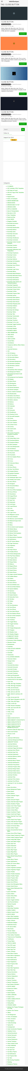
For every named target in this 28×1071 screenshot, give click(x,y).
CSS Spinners (10, 591)
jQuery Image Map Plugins (14, 839)
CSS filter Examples (12, 444)
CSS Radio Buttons (12, 560)
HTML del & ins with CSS (13, 692)
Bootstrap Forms (11, 257)
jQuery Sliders (10, 893)
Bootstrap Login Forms (13, 269)
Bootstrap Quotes (11, 295)
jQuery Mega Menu (12, 852)
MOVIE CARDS (11, 914)
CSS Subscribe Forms (12, 597)
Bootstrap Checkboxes (13, 238)
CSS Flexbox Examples (13, 450)
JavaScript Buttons (12, 744)
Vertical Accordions (12, 1033)
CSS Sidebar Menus (12, 576)
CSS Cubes (10, 430)
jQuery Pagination (11, 865)
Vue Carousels (11, 1047)
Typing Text (10, 1025)
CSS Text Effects (11, 607)
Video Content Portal (12, 1043)
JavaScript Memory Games (14, 756)
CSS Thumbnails (11, 617)
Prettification (10, 939)
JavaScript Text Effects (13, 781)
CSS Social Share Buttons (13, 586)
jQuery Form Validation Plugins (15, 823)
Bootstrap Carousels (12, 233)
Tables (9, 1012)
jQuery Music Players (12, 859)
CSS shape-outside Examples (14, 574)
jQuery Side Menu (11, 891)
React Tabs (10, 966)
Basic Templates (11, 215)
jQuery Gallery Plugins (12, 827)
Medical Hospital (11, 904)
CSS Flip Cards (11, 452)
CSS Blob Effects (11, 381)
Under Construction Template (14, 1029)
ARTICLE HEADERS (12, 209)
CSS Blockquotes (11, 383)
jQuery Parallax (11, 871)
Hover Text (10, 681)
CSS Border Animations (13, 387)
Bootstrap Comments (12, 240)
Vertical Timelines (11, 1041)
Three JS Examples (12, 1016)
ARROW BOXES (11, 202)
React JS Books (11, 951)
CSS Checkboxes (11, 412)
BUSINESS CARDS (12, 330)
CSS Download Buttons (13, 440)
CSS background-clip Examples (15, 377)
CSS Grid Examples (12, 475)
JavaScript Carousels (12, 746)
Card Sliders (10, 336)
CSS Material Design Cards (14, 520)
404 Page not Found (12, 190)
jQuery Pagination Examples (14, 867)
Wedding (9, 1062)
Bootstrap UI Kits (11, 326)
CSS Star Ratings (11, 593)
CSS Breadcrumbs (11, 393)
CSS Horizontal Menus (13, 485)
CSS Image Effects (12, 496)
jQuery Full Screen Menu (13, 825)
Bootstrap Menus (11, 271)
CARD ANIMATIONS (12, 332)
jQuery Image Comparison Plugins (15, 835)
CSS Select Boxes (12, 572)
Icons (8, 716)
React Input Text (11, 949)
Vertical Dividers (11, 1037)
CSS (8, 351)
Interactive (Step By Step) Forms (15, 729)
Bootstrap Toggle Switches (14, 324)
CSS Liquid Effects (12, 506)
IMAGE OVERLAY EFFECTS (14, 722)
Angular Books (11, 196)
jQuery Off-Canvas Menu (13, 863)
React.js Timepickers (12, 982)
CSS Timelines (11, 619)
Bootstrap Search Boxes (13, 299)
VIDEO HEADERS (11, 1045)
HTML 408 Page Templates (14, 685)
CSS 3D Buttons (11, 353)
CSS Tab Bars (10, 599)
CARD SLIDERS (11, 338)
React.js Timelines (12, 980)
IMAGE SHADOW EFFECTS (14, 724)
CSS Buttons (10, 402)
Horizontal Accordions (12, 665)
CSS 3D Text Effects (12, 355)
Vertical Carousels (12, 1035)
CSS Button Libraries (12, 400)
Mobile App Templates (13, 908)
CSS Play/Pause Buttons (13, 556)
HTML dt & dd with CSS (13, 697)
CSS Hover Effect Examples (14, 490)
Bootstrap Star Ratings (13, 310)
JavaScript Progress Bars (13, 766)
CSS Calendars (11, 406)
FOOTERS (9, 652)
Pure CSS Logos (11, 945)
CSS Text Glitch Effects (13, 611)
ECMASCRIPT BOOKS (12, 636)
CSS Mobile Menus (12, 529)
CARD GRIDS (10, 334)
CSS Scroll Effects (12, 568)
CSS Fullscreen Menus (13, 463)
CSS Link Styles (11, 504)
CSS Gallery (10, 465)
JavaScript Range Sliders (13, 768)
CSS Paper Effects (12, 549)
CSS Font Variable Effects (13, 457)
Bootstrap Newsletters (13, 277)
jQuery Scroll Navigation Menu (14, 884)
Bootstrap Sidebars (12, 305)
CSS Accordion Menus (13, 357)
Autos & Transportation (13, 211)
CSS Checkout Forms (12, 414)
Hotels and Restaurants (13, 675)
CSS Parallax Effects (12, 551)
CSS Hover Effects (12, 492)
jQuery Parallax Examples (13, 873)
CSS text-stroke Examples (14, 615)
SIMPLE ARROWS (11, 994)
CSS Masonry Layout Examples (15, 518)
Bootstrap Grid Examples (13, 261)
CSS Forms (10, 459)
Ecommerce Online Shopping (14, 640)
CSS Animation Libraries (13, 365)
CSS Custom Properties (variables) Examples (13, 433)
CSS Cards (10, 408)
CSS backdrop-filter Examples (14, 369)
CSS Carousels (11, 410)
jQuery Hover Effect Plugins (14, 833)
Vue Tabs (9, 1058)
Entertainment (10, 644)
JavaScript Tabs (11, 777)
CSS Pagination (11, 545)
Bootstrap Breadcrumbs (13, 227)
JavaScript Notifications (13, 762)
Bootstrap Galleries (12, 259)
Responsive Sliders (12, 988)
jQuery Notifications (12, 861)
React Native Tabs (11, 957)
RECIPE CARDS (11, 986)
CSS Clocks (10, 418)
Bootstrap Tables (11, 312)
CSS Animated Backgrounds (14, 361)
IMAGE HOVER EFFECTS (13, 718)
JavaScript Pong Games (13, 764)
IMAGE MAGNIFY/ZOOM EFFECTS (16, 720)
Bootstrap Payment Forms (14, 287)
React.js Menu (10, 978)
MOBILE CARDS (11, 910)
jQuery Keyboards (11, 845)
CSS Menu (10, 523)
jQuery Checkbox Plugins (13, 803)
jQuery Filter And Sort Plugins (14, 821)
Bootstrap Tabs (11, 314)
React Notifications (12, 959)
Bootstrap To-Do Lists (13, 322)
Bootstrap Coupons (12, 247)
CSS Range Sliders (12, 562)
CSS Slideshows (11, 580)
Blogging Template (12, 221)
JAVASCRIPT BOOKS (12, 742)
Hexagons (9, 663)
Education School (11, 642)
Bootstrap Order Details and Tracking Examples (14, 282)
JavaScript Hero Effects (13, 750)
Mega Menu (10, 906)
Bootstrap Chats (11, 235)
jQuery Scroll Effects (12, 882)
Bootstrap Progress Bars (13, 293)
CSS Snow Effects (12, 582)
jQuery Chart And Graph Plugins (15, 801)
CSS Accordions (11, 359)
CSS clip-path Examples (13, 416)
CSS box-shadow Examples (14, 391)
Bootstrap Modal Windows (14, 273)
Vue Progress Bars (12, 1056)
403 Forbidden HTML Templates (15, 188)
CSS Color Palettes (12, 422)
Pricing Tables (11, 941)
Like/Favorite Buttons (12, 902)
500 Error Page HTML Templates (15, 192)
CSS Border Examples (12, 389)
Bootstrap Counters (12, 245)
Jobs (8, 785)
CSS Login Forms (11, 512)
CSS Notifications (11, 539)
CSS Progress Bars (12, 558)
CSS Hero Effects (11, 481)
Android (9, 194)
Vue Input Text (11, 1049)
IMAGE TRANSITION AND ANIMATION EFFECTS (13, 727)
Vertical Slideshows (12, 1039)
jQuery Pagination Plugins (13, 869)
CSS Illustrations (11, 494)
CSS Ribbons (10, 564)
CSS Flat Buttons (11, 448)
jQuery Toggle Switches (13, 900)
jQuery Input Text (11, 843)
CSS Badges (10, 379)
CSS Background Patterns (13, 371)
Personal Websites (12, 933)
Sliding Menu (10, 1003)
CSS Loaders (10, 510)
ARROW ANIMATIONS (12, 200)
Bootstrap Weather (12, 328)
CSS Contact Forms (12, 424)
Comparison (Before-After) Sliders (16, 345)
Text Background (11, 1014)
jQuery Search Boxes (12, 886)
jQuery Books (10, 791)
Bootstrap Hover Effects (13, 265)
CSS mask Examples (12, 516)
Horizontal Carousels (12, 667)
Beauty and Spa (11, 217)
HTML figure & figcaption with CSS (16, 699)
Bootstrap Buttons (11, 229)
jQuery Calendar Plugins (13, 795)
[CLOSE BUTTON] (14, 13)
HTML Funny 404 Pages (13, 701)
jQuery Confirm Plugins (13, 808)
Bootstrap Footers (12, 255)
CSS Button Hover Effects (13, 398)
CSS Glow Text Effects (13, 469)
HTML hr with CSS (11, 703)
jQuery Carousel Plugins (13, 799)
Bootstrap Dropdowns (12, 253)
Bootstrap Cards (11, 231)
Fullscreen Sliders (11, 659)
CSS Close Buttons (6, 24)
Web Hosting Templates (13, 1060)
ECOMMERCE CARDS (12, 638)
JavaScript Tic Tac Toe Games (14, 783)
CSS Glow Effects (11, 467)
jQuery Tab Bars (11, 898)
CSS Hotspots (11, 487)
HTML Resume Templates (13, 705)
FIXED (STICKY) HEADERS (14, 648)
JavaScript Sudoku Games (13, 773)
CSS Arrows (10, 367)
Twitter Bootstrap (11, 1023)
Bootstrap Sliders (11, 308)
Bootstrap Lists (11, 267)
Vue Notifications (11, 1053)
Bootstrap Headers (12, 263)
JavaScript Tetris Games (13, 779)
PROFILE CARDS (11, 943)
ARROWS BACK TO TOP (13, 205)
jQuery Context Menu (12, 810)
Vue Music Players (12, 1051)
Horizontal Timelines (12, 673)
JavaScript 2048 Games (13, 738)
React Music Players (12, 953)
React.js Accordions (12, 972)
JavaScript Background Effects (15, 740)
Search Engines (11, 992)
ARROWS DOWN (11, 207)
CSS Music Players (12, 535)
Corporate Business (12, 349)
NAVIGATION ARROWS (13, 918)
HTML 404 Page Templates (14, 683)
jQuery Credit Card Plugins (13, 814)
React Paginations (11, 961)
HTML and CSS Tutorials (13, 689)
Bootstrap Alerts (11, 225)
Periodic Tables (11, 930)
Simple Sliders (11, 1001)
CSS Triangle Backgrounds (14, 628)
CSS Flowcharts (11, 455)
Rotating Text (10, 990)
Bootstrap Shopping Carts (13, 303)
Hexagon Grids (11, 661)
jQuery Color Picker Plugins (14, 806)
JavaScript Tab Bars (12, 775)
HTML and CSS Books (12, 687)
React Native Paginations (13, 955)
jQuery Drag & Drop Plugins (14, 819)
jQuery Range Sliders (12, 880)
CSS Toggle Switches (12, 624)
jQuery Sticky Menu (12, 895)
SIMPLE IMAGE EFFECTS (13, 999)
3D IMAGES (10, 186)
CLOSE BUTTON (7, 22)
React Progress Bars (12, 963)
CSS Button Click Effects (13, 395)
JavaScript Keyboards (12, 754)
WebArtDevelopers (16, 24)
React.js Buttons (11, 974)
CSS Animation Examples (13, 363)
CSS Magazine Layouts (13, 514)
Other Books (10, 928)
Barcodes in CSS (11, 213)
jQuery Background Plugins (14, 789)
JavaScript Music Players (13, 760)
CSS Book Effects (11, 385)
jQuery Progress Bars (12, 878)
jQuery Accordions (11, 787)
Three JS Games (11, 1018)
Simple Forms (10, 996)
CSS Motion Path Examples (14, 533)
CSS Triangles (10, 630)
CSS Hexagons (11, 483)
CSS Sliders (10, 578)
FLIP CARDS (10, 650)
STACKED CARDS (11, 1005)
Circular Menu (10, 341)
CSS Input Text (11, 500)
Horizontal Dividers (12, 669)
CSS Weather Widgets (12, 634)
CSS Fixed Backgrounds (13, 446)
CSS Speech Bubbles (12, 588)
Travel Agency (10, 1020)
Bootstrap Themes (12, 318)
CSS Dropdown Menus (13, 442)
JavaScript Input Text (12, 752)
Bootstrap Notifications (13, 279)
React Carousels (11, 947)
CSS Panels (10, 547)
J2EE (8, 735)
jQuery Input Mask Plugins (13, 841)
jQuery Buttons (11, 793)
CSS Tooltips (10, 626)
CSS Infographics (11, 498)
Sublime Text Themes (12, 1010)
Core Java (9, 347)
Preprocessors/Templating (14, 937)
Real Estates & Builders (13, 984)
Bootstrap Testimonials (13, 316)
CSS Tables (10, 601)
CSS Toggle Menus (12, 621)
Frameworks (10, 654)
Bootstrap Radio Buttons (13, 297)
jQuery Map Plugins (12, 849)
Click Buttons (10, 343)
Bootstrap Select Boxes (13, 301)
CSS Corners (10, 426)
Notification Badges (12, 922)
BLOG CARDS (10, 219)
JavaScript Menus (11, 758)
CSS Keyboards (11, 502)
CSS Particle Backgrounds (13, 553)
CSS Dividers (10, 436)
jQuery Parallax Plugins (13, 876)
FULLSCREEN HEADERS (13, 656)
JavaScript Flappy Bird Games (14, 748)
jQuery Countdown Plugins (13, 812)
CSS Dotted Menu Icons (13, 438)
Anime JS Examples (12, 198)
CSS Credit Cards (11, 428)
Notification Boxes (12, 924)
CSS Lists (9, 508)
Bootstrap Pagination (12, 285)
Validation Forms (11, 1031)
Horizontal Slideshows (13, 671)
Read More (23, 33)
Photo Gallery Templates (13, 935)
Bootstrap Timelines (12, 320)
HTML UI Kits (10, 709)
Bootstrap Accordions (12, 223)
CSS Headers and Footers (13, 479)
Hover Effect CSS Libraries (14, 677)
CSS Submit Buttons (12, 595)
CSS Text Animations (12, 605)
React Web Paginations (13, 968)
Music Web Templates (13, 916)
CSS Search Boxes (12, 570)
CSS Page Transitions (12, 543)
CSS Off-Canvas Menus (13, 541)
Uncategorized (11, 1027)
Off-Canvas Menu (11, 926)
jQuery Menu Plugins (12, 854)
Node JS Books (11, 920)
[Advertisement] (14, 151)
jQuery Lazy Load (11, 847)
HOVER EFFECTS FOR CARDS (14, 679)
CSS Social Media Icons (13, 584)
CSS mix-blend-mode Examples (15, 527)
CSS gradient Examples (13, 473)
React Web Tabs (11, 970)
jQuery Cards (10, 797)
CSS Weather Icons (12, 632)
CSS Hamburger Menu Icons (14, 477)
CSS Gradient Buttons (12, 471)
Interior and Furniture (12, 731)
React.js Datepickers (12, 976)
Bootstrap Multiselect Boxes (14, 275)
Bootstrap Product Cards (13, 289)
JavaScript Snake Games (13, 770)
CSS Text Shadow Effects (13, 613)
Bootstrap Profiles (12, 291)
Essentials (10, 646)
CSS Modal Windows (12, 531)
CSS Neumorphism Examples (14, 537)
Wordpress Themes (12, 1064)
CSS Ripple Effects (12, 566)
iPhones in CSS (11, 733)
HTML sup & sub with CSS (14, 707)
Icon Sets (9, 713)
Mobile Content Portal (12, 912)
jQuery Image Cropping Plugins (15, 837)
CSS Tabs (9, 603)
